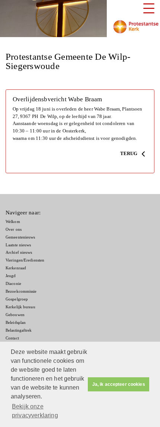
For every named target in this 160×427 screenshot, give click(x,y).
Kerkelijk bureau (20, 307)
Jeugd (11, 276)
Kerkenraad (16, 268)
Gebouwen (15, 315)
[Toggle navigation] (148, 8)
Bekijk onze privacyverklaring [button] (35, 410)
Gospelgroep (17, 299)
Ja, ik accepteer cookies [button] (118, 384)
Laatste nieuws (18, 245)
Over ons (14, 229)
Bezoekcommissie (21, 291)
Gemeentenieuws (20, 237)
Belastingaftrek (19, 330)
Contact (12, 338)
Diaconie (13, 284)
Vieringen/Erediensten (25, 260)
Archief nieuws (19, 252)
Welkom (13, 222)
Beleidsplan (16, 323)
